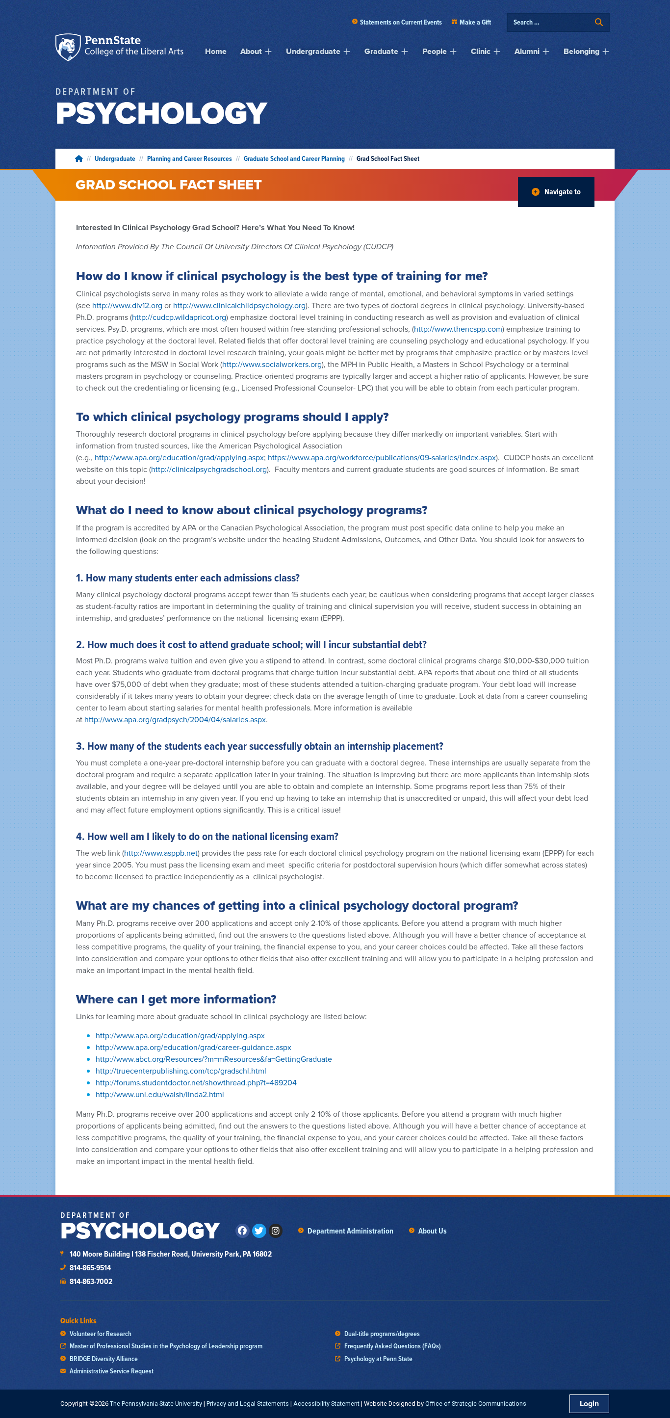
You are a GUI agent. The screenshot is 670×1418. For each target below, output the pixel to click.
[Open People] (453, 51)
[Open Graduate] (405, 51)
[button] (556, 192)
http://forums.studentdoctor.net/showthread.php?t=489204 (196, 1082)
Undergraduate (115, 158)
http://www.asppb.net (161, 852)
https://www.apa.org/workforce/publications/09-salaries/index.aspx (382, 457)
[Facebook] (242, 1231)
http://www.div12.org (128, 305)
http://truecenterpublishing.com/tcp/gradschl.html (181, 1070)
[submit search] (599, 22)
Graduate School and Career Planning (294, 158)
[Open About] (268, 51)
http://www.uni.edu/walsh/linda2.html (160, 1094)
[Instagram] (276, 1231)
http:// (458, 328)
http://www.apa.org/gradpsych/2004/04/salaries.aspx (175, 719)
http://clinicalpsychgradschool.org (209, 469)
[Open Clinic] (497, 51)
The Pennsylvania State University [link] (156, 1403)
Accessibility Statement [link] (326, 1403)
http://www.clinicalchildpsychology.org (239, 305)
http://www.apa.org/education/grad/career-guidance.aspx (193, 1047)
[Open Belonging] (606, 51)
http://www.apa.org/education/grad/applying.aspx (179, 457)
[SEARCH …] (552, 22)
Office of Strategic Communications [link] (475, 1403)
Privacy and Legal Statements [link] (247, 1403)
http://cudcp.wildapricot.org (179, 317)
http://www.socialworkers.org (272, 364)
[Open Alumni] (546, 51)
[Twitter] (259, 1231)
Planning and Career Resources (189, 158)
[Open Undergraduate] (347, 51)
